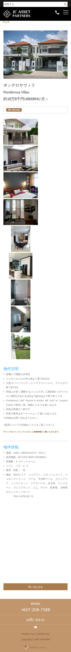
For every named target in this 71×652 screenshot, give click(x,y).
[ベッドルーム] (20, 197)
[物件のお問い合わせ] (14, 110)
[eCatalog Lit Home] (17, 18)
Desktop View (28, 633)
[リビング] (20, 170)
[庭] (20, 358)
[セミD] (20, 143)
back (6, 22)
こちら (32, 424)
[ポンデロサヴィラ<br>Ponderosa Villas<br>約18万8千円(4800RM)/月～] (35, 77)
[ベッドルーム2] (20, 331)
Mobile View (43, 633)
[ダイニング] (20, 251)
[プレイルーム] (20, 224)
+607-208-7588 (35, 609)
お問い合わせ (35, 620)
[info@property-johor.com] (35, 627)
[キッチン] (20, 277)
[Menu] (66, 11)
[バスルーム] (21, 304)
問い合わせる (35, 586)
